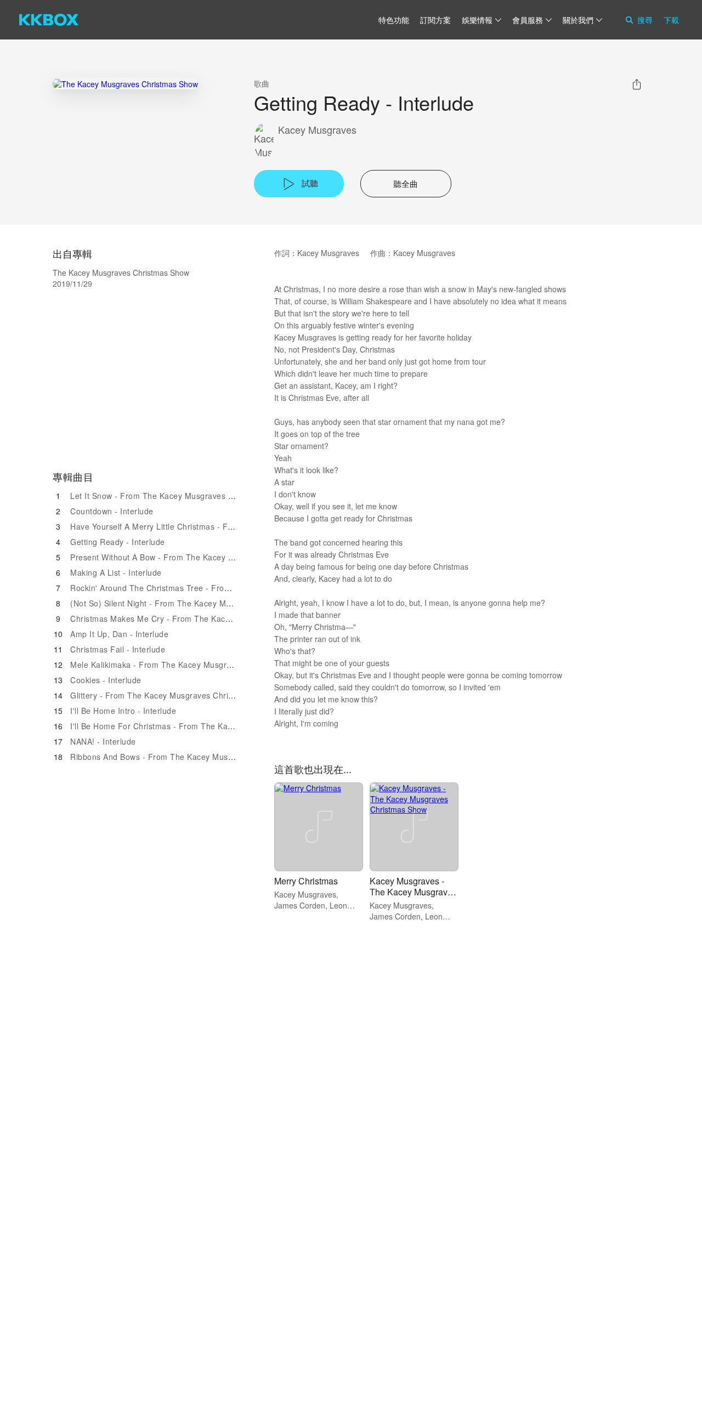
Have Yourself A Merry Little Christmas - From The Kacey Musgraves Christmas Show (230, 526)
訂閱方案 (435, 19)
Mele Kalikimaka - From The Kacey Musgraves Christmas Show (188, 664)
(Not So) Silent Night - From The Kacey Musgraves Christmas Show (196, 603)
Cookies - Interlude (105, 679)
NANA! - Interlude (103, 741)
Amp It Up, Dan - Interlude (119, 633)
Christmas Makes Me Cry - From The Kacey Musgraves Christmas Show (205, 618)
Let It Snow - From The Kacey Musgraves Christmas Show (179, 495)
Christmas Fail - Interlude (117, 649)
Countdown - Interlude (112, 511)
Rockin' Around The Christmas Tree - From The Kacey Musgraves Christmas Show (225, 587)
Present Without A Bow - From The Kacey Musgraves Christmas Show (201, 557)
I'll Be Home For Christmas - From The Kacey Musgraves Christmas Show (208, 725)
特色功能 (393, 19)
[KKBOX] (49, 19)
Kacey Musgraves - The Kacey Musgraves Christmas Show (413, 892)
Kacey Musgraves (317, 130)
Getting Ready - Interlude (117, 541)
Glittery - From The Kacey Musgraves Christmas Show (171, 695)
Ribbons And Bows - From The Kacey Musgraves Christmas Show (193, 756)
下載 (671, 19)
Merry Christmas (306, 881)
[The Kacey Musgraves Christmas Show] (125, 83)
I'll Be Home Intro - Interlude (123, 710)
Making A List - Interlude (116, 572)
